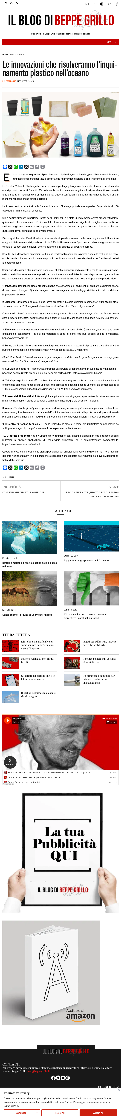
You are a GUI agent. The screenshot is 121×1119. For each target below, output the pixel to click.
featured (10, 477)
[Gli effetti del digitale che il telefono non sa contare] (10, 679)
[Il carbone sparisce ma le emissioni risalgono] (10, 697)
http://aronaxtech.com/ (102, 416)
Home (5, 54)
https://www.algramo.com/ (79, 306)
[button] (7, 3)
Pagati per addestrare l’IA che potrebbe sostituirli (99, 643)
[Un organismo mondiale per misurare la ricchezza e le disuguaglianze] (72, 679)
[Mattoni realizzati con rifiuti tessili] (10, 662)
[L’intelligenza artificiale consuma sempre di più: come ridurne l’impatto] (10, 645)
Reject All (60, 1113)
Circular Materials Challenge (21, 186)
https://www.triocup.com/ (78, 389)
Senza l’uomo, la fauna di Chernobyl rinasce (27, 614)
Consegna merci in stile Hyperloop (23, 492)
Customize (21, 1113)
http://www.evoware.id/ (15, 338)
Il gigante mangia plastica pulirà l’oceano (87, 560)
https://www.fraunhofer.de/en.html (21, 444)
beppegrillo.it (9, 81)
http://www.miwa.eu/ (13, 294)
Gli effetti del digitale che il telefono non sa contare (38, 677)
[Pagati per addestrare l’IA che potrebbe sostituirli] (72, 645)
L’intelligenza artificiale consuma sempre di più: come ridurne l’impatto (38, 645)
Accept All (98, 1113)
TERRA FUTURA (17, 54)
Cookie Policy (12, 1106)
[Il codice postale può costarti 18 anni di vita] (72, 662)
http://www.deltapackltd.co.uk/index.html (65, 349)
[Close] (119, 1090)
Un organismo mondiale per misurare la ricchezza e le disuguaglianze (99, 679)
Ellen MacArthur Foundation (25, 254)
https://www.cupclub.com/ (87, 373)
